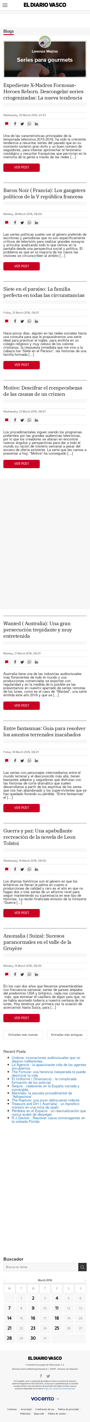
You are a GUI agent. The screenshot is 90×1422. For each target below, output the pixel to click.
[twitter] (48, 1376)
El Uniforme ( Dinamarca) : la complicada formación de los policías (44, 1080)
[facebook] (41, 1376)
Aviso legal (26, 1409)
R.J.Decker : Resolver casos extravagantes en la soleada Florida (48, 1119)
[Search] (82, 1267)
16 (33, 1318)
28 (9, 1338)
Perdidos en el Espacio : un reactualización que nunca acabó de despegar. (49, 1112)
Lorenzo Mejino (45, 51)
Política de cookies (57, 1414)
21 (10, 1328)
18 (57, 1318)
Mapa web (39, 1414)
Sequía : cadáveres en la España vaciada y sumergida (46, 1087)
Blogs (8, 31)
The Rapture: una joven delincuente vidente (45, 1100)
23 (33, 1328)
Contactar (12, 1409)
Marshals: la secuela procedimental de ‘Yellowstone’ (42, 1094)
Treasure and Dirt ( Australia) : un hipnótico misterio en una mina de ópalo (45, 1105)
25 (57, 1328)
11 (57, 1308)
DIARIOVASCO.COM (45, 1358)
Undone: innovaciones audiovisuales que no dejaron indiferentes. (46, 1059)
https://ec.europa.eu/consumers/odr (59, 1389)
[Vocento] (45, 1399)
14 (9, 1318)
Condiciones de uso (44, 1409)
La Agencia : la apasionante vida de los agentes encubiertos (49, 1066)
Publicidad (25, 1414)
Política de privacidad (68, 1409)
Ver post (21, 167)
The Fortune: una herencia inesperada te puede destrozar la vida (49, 1073)
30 (33, 1338)
